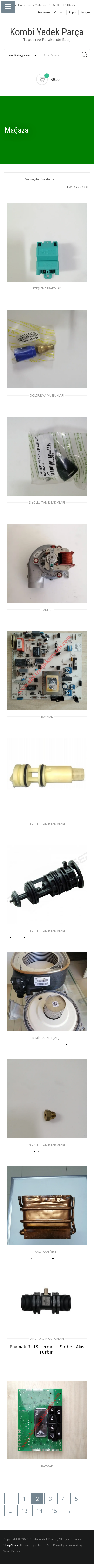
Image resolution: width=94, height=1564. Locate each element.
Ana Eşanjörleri (47, 1252)
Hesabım (44, 12)
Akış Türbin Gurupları (47, 1339)
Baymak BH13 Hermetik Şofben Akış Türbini (47, 1349)
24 (81, 187)
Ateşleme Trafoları (47, 288)
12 (75, 187)
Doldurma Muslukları (47, 396)
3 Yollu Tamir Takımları (47, 502)
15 (54, 1510)
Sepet (72, 12)
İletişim (85, 12)
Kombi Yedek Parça (47, 32)
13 (24, 1510)
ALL (88, 187)
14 (39, 1510)
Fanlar (47, 610)
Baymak (47, 717)
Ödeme (59, 12)
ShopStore (11, 1545)
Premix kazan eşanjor (47, 1038)
